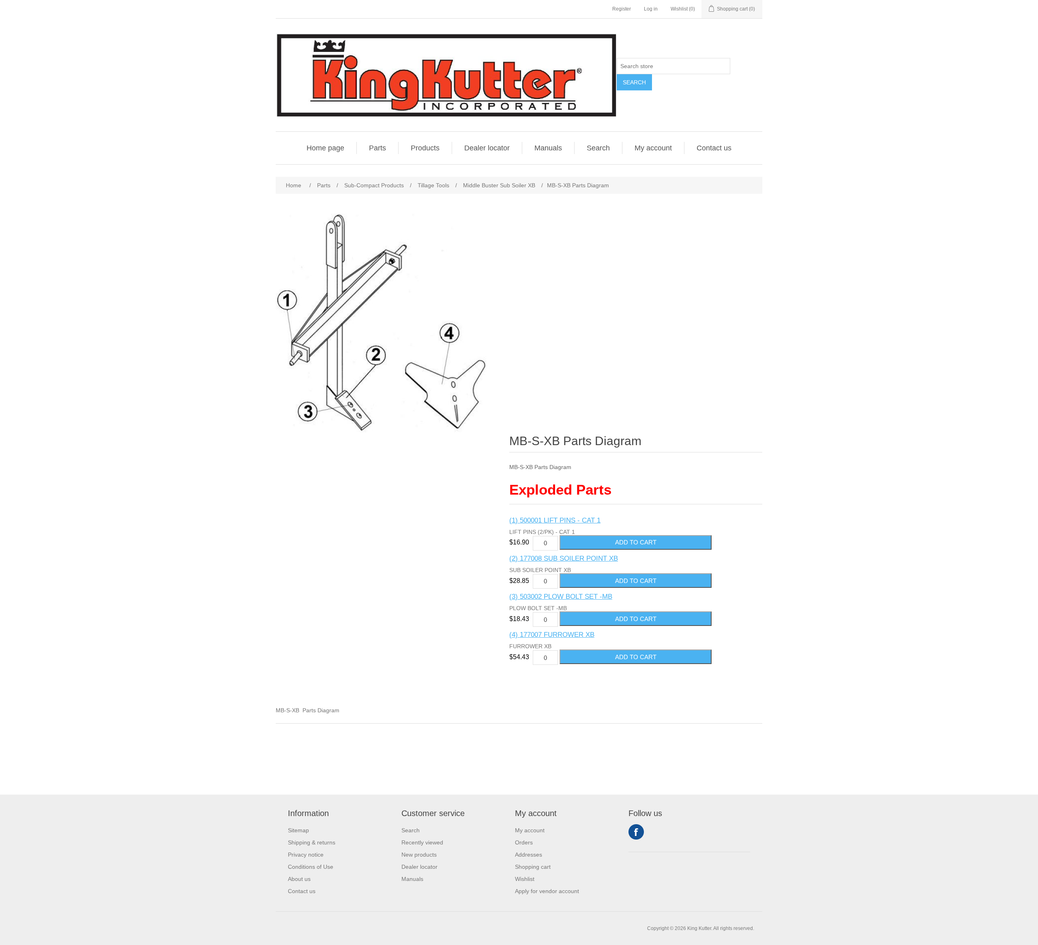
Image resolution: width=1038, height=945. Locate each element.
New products (419, 854)
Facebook (636, 832)
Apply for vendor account (547, 891)
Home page (325, 148)
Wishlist (524, 879)
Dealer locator (487, 148)
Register (621, 9)
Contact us (714, 148)
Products (425, 148)
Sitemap (298, 830)
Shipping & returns (311, 842)
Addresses (528, 854)
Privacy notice (306, 854)
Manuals (548, 148)
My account (653, 148)
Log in (651, 9)
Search (634, 82)
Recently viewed (422, 842)
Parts (377, 148)
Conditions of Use (310, 867)
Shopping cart (533, 867)
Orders (524, 842)
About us (299, 879)
